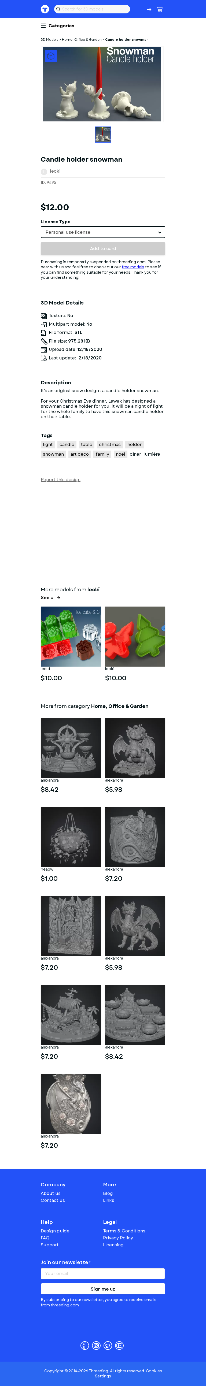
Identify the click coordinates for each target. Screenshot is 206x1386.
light (48, 444)
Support (50, 1245)
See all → (50, 597)
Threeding (45, 9)
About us (51, 1193)
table (86, 444)
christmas (110, 444)
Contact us (53, 1200)
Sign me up (103, 1289)
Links (108, 1200)
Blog (108, 1193)
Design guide (55, 1231)
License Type (56, 222)
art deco (80, 454)
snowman (53, 454)
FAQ (45, 1238)
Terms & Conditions (124, 1231)
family (102, 454)
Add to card (103, 249)
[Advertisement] (103, 533)
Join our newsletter (66, 1262)
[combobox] (103, 232)
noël (120, 454)
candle (67, 444)
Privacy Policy (118, 1238)
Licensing (113, 1245)
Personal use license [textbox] (68, 232)
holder (134, 444)
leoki (55, 171)
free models (133, 267)
